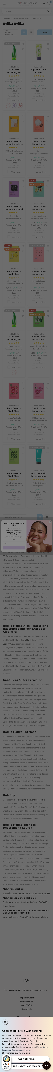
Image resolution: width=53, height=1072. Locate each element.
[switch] (6, 1067)
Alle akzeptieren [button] (26, 1059)
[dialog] (26, 1044)
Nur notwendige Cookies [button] (26, 1066)
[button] (26, 1053)
